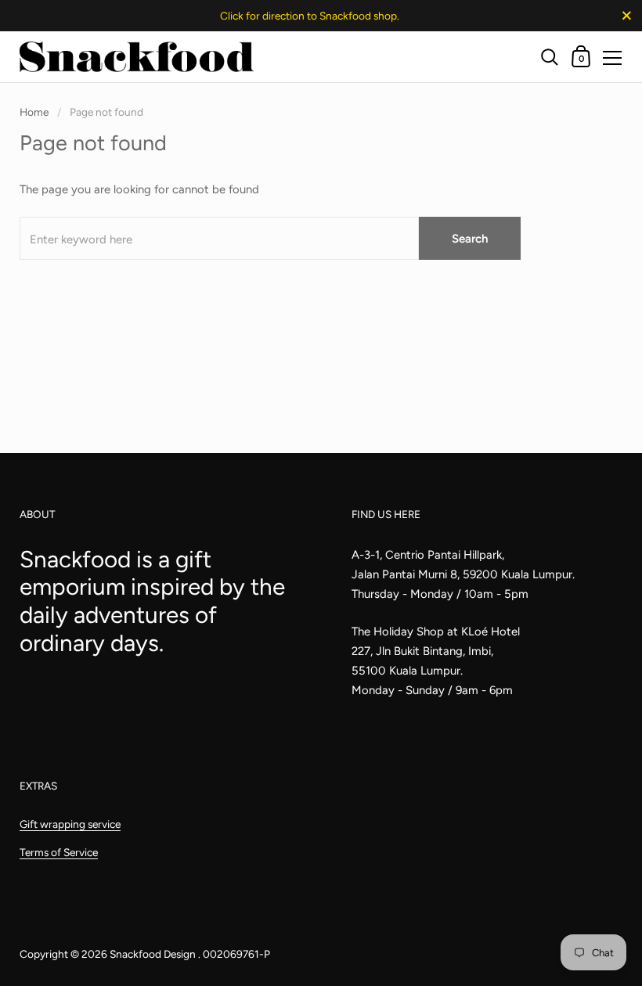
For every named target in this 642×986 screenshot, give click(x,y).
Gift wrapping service (70, 824)
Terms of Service (59, 852)
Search (470, 239)
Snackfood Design (154, 954)
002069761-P (236, 954)
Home (34, 112)
